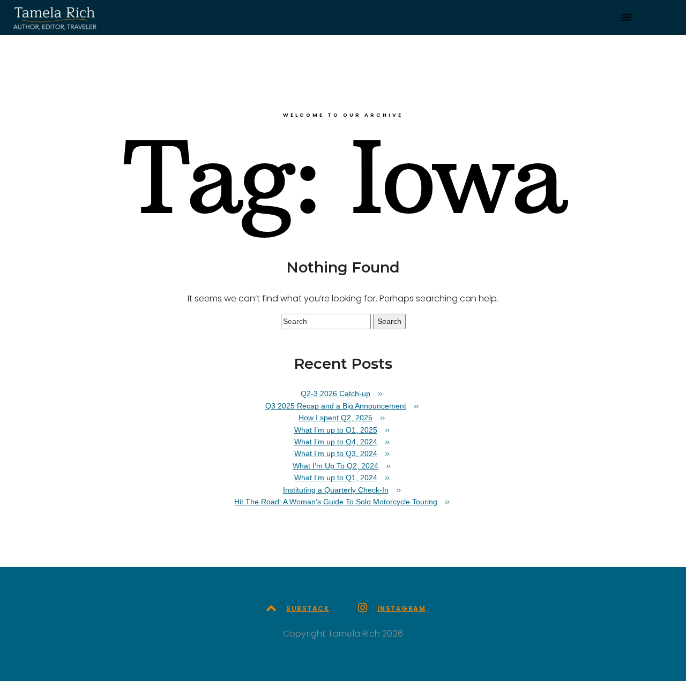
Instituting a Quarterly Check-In (336, 490)
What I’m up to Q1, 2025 (335, 430)
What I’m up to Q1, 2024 (335, 477)
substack (307, 608)
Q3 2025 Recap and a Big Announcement (335, 406)
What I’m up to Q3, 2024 (335, 453)
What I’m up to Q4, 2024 (335, 441)
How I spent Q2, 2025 (335, 417)
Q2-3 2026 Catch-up (335, 393)
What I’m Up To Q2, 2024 (335, 465)
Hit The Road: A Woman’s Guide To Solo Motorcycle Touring (335, 501)
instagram (401, 608)
